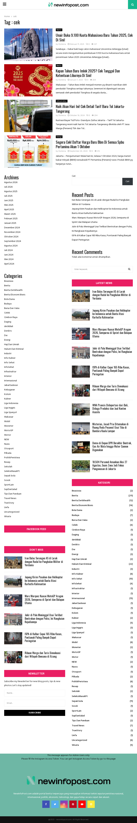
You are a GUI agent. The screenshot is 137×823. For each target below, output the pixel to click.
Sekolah (8, 467)
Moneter (8, 426)
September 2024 (12, 241)
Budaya (8, 304)
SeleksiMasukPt (12, 471)
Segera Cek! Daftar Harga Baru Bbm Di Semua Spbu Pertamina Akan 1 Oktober (90, 144)
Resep (7, 462)
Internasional (10, 381)
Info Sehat (9, 363)
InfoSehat (9, 367)
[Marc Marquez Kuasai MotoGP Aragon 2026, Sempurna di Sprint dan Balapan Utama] (13, 600)
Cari (74, 176)
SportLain (9, 485)
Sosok (7, 480)
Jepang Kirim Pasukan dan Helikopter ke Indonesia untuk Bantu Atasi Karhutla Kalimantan (44, 580)
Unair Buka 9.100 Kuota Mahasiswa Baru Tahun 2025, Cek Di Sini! (94, 37)
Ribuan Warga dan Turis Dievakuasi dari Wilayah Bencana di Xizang (42, 654)
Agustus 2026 (10, 182)
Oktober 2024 (11, 237)
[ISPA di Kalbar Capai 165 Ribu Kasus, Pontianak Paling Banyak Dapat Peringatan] (13, 638)
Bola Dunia (9, 299)
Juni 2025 (8, 200)
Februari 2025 (11, 219)
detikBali (8, 326)
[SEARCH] (129, 269)
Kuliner (7, 399)
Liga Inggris (9, 408)
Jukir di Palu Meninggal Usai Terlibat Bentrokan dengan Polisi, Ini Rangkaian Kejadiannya (44, 618)
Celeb (7, 313)
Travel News (10, 498)
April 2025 (9, 210)
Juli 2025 (8, 196)
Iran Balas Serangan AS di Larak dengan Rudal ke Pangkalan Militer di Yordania (44, 561)
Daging (7, 322)
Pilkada (7, 453)
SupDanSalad (10, 489)
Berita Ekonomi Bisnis (14, 295)
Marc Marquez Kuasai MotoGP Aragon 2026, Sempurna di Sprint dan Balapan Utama (44, 599)
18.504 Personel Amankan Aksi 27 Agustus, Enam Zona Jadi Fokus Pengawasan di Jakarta (109, 465)
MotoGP (8, 430)
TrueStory (9, 503)
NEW (6, 440)
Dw (6, 335)
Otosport (9, 449)
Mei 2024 (9, 259)
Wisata (7, 516)
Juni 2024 (8, 255)
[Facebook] (46, 804)
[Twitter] (55, 804)
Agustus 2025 (10, 191)
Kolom (7, 394)
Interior (8, 376)
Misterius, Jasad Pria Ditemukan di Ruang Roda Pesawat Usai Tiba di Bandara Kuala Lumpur (110, 427)
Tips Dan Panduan (12, 494)
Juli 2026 (8, 187)
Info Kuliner (9, 358)
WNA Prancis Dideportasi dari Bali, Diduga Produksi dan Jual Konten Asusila (110, 408)
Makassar (8, 417)
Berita (59, 29)
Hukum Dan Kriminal (14, 349)
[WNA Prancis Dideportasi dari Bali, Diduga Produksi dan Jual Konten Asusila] (81, 409)
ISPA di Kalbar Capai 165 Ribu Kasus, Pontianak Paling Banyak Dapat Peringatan (43, 637)
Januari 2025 (10, 223)
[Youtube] (82, 804)
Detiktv (8, 331)
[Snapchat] (91, 804)
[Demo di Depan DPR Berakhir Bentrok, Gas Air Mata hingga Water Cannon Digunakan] (81, 447)
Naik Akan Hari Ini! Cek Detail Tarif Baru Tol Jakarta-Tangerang (90, 109)
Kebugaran (9, 390)
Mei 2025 (8, 205)
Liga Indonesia (11, 403)
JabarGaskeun (11, 385)
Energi (59, 136)
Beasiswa (8, 281)
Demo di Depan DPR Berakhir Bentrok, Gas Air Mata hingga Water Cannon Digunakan (111, 446)
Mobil (7, 421)
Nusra (7, 444)
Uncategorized (11, 512)
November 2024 (12, 232)
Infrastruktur (62, 101)
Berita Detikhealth (13, 290)
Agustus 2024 (11, 246)
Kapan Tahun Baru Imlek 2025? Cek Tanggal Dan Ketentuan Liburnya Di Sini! (88, 73)
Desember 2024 (12, 228)
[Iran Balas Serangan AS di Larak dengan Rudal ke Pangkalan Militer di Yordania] (13, 562)
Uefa (6, 507)
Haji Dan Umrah (11, 344)
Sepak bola (9, 476)
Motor (7, 435)
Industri (7, 354)
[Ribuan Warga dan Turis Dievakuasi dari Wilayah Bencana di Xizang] (13, 657)
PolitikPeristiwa (12, 458)
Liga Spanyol (10, 412)
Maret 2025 (10, 214)
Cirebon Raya (10, 317)
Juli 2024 (8, 250)
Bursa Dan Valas (11, 308)
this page (111, 759)
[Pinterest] (73, 804)
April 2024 (9, 264)
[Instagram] (64, 804)
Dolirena (62, 44)
